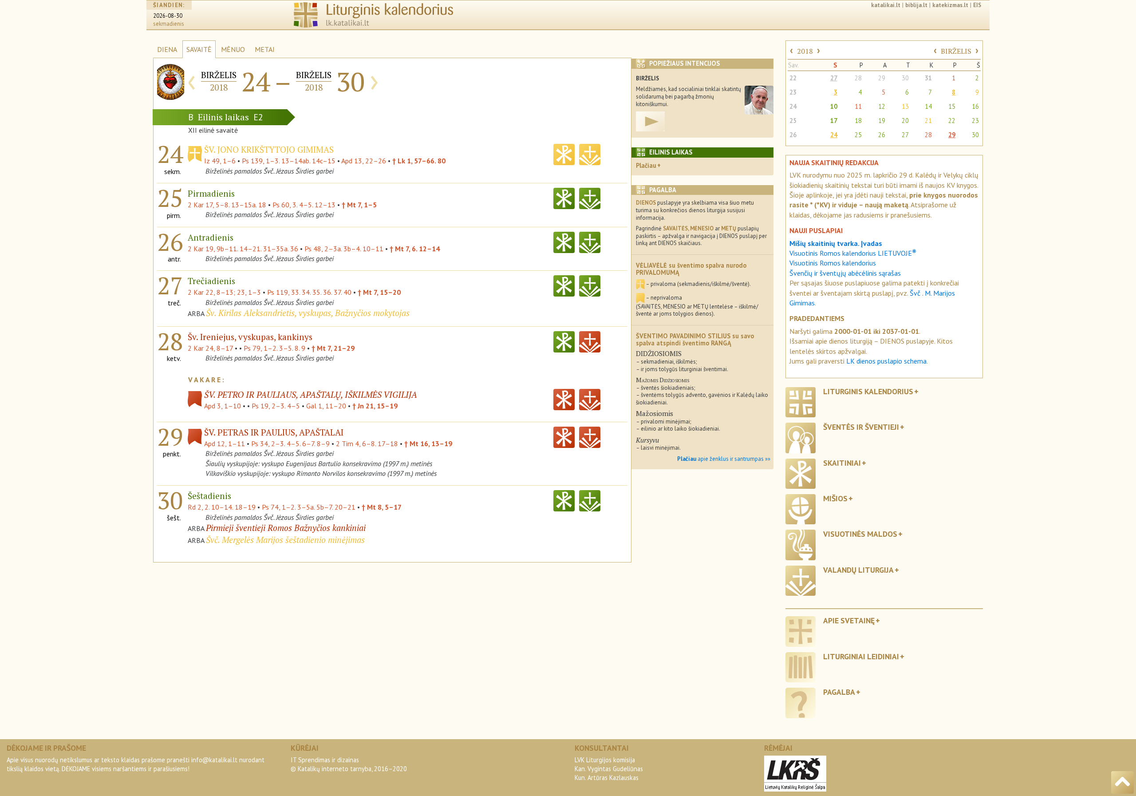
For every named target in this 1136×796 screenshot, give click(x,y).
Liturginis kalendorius (868, 391)
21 (928, 120)
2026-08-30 (167, 16)
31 (928, 78)
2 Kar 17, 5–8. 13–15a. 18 (227, 204)
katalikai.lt (885, 5)
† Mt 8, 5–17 (382, 507)
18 (858, 120)
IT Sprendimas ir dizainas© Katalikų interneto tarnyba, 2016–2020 (349, 764)
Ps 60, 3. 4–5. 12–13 (303, 204)
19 (881, 120)
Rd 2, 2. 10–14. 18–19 (222, 507)
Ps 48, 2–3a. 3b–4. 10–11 (343, 248)
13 (905, 106)
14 (928, 106)
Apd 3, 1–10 (222, 405)
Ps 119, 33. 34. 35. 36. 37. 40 (309, 292)
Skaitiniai (842, 463)
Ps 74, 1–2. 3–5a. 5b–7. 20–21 (308, 507)
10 (833, 106)
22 (793, 78)
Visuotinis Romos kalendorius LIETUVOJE (852, 253)
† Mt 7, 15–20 (379, 292)
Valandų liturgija (858, 570)
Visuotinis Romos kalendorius (832, 262)
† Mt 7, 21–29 (333, 348)
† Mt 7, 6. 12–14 (415, 248)
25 (793, 120)
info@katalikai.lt (214, 760)
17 (833, 120)
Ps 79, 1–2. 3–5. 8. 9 (274, 348)
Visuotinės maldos (860, 534)
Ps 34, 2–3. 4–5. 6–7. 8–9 (290, 443)
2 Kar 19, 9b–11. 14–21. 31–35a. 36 (243, 248)
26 (793, 135)
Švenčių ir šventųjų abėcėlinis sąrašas (845, 273)
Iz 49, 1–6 (220, 160)
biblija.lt (916, 5)
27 (833, 78)
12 (881, 106)
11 (858, 106)
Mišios (835, 498)
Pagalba (839, 692)
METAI (265, 49)
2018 (805, 51)
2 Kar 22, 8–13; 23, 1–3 (224, 292)
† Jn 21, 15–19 (375, 405)
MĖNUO (233, 49)
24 (793, 106)
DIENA (167, 49)
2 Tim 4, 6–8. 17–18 (367, 443)
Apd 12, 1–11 (224, 443)
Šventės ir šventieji (861, 427)
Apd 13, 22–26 (363, 160)
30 (905, 78)
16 (975, 106)
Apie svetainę (849, 620)
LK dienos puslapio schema (886, 360)
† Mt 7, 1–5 (359, 204)
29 (881, 78)
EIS (977, 5)
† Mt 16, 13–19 (428, 443)
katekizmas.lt (950, 5)
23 (793, 92)
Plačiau (646, 165)
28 (858, 78)
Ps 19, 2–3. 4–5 (276, 405)
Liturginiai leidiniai (861, 656)
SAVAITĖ (199, 49)
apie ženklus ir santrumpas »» (723, 459)
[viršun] (1122, 782)
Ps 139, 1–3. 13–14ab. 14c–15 (288, 160)
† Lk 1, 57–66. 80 (419, 160)
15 (951, 106)
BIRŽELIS (956, 51)
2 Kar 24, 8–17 (210, 348)
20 (905, 120)
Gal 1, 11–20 (326, 405)
